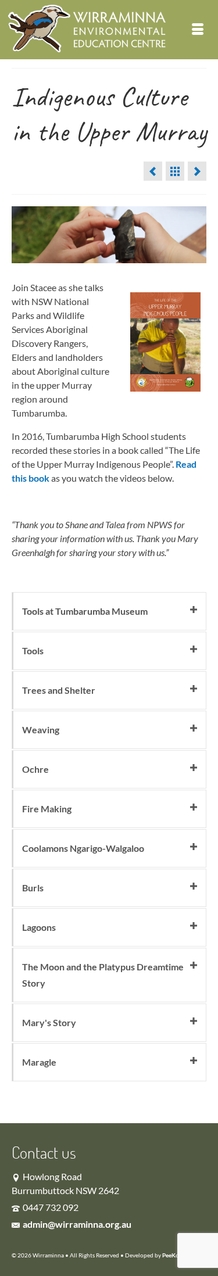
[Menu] (197, 29)
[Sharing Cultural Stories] (197, 171)
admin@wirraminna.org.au (77, 1224)
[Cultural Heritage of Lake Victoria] (153, 171)
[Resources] (175, 171)
